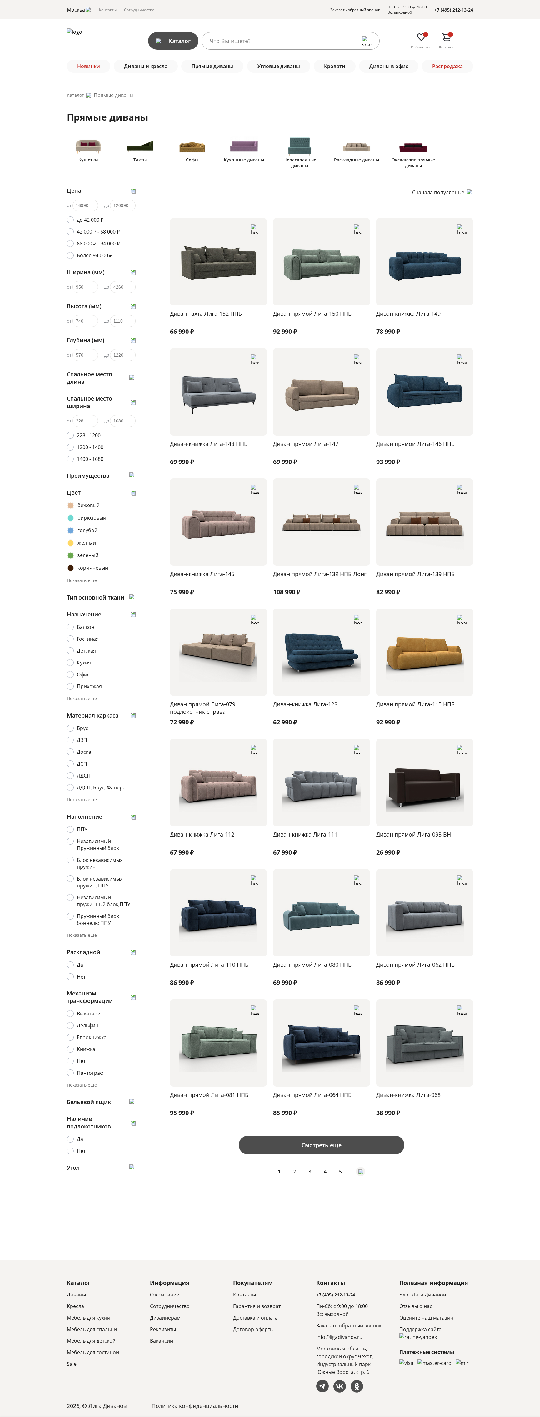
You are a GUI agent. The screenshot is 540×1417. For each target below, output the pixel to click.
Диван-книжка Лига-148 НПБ (209, 443)
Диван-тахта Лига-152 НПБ (206, 313)
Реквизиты (163, 1329)
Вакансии (161, 1340)
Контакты (108, 9)
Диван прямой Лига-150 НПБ (312, 313)
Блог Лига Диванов (422, 1294)
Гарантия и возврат (257, 1306)
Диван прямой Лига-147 (305, 443)
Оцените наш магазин (426, 1317)
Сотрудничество (139, 9)
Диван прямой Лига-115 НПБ (415, 704)
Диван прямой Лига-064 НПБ (312, 1095)
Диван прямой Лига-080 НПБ (312, 964)
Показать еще (82, 580)
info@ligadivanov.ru (339, 1337)
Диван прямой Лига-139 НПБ (415, 574)
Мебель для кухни (88, 1317)
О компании (165, 1294)
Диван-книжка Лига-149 (408, 313)
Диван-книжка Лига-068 (408, 1095)
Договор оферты (253, 1329)
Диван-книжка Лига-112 (202, 834)
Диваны (76, 1294)
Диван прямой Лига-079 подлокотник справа (202, 707)
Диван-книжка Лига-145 (202, 574)
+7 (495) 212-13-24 (453, 10)
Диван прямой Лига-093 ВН (413, 834)
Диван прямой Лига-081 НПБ (209, 1095)
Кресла (75, 1306)
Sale (72, 1363)
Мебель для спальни (92, 1329)
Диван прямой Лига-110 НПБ (209, 964)
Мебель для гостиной (93, 1352)
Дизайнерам (165, 1317)
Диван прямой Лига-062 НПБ (415, 964)
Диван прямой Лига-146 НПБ (415, 443)
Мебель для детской (91, 1340)
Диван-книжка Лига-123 (305, 704)
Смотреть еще (322, 1145)
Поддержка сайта (420, 1329)
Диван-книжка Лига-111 (305, 834)
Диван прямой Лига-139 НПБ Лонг (320, 574)
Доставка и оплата (255, 1317)
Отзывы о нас (415, 1306)
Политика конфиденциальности (195, 1406)
